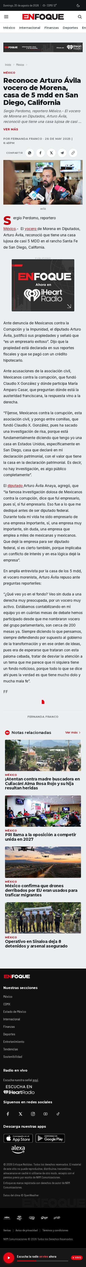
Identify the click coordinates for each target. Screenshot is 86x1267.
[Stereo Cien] (44, 1217)
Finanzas (51, 28)
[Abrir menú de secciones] (6, 16)
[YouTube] (45, 1114)
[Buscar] (79, 16)
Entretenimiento (13, 1041)
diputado (16, 485)
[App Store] (18, 1138)
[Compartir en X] (51, 152)
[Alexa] (18, 1149)
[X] (20, 1114)
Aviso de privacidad (27, 1230)
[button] (43, 182)
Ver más (10, 129)
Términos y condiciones (55, 1230)
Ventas (7, 1230)
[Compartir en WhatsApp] (29, 152)
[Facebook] (8, 1114)
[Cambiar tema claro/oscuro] (78, 5)
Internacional (29, 28)
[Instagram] (33, 1114)
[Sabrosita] (57, 1217)
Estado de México (14, 1011)
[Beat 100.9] (19, 1217)
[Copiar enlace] (73, 152)
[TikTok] (58, 1114)
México (9, 28)
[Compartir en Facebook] (40, 152)
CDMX (6, 1004)
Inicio (8, 64)
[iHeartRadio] (19, 1089)
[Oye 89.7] (31, 1217)
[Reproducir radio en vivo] (8, 1257)
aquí (35, 1080)
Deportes (70, 28)
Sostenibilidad (12, 1056)
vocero (31, 228)
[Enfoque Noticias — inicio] (43, 16)
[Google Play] (50, 1138)
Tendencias (10, 1049)
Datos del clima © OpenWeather (21, 1195)
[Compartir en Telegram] (62, 152)
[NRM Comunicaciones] (6, 1217)
